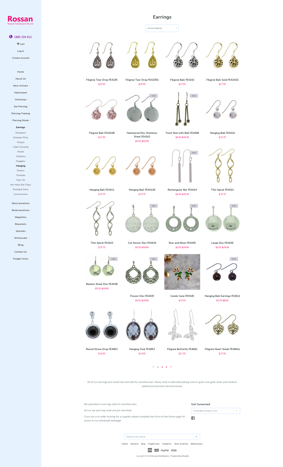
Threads (20, 175)
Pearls (20, 170)
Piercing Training (20, 113)
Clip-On (20, 180)
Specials (21, 231)
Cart (22, 44)
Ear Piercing (20, 106)
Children (20, 156)
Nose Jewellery (20, 203)
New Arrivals (20, 85)
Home (20, 71)
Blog (20, 245)
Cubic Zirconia (21, 147)
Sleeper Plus (20, 137)
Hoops (20, 142)
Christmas (20, 99)
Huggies (20, 161)
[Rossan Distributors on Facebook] (193, 418)
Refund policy (196, 444)
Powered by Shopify (180, 456)
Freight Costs (20, 258)
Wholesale (20, 238)
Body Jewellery (20, 210)
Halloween (20, 92)
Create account (20, 58)
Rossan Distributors (160, 456)
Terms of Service (181, 444)
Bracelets (20, 224)
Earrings (20, 127)
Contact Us (20, 251)
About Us (20, 78)
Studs (20, 151)
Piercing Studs (20, 120)
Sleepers (20, 132)
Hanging (20, 165)
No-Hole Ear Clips (20, 184)
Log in (20, 51)
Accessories (21, 194)
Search (125, 444)
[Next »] (171, 367)
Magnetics (21, 217)
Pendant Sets (20, 189)
